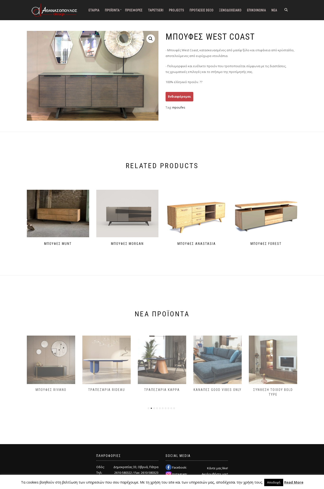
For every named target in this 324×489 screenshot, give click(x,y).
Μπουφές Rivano (51, 390)
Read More (293, 482)
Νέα (274, 10)
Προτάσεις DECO (201, 10)
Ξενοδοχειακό (230, 10)
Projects (176, 10)
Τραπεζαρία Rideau (106, 390)
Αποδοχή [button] (273, 482)
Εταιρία (93, 10)
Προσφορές (134, 10)
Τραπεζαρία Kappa (162, 390)
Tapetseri (155, 10)
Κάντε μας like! (217, 468)
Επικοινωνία (256, 10)
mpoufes (178, 107)
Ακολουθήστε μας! (215, 474)
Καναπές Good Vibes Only (217, 390)
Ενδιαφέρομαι (179, 96)
